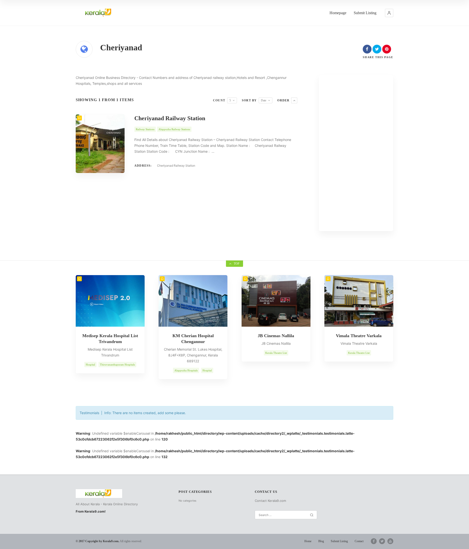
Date (263, 100)
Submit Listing (365, 13)
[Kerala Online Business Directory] (99, 12)
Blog (321, 541)
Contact (359, 541)
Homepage (338, 13)
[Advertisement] (356, 153)
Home (307, 541)
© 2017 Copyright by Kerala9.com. (97, 541)
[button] (389, 13)
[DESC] (294, 100)
